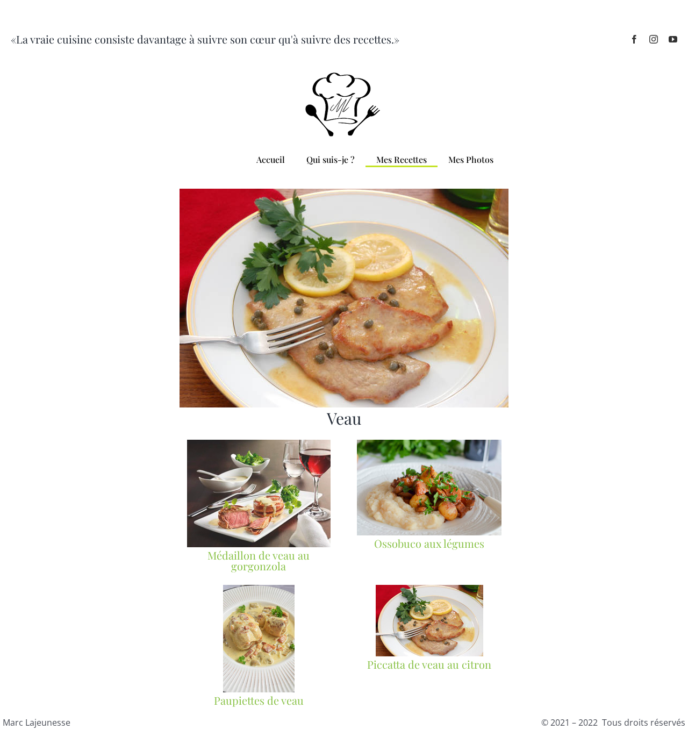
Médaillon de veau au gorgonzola (258, 560)
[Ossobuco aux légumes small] (429, 444)
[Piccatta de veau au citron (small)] (429, 589)
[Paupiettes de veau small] (259, 589)
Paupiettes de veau (259, 700)
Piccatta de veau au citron (429, 664)
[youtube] (673, 39)
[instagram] (653, 39)
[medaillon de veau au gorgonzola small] (259, 444)
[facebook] (634, 39)
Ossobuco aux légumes (429, 543)
